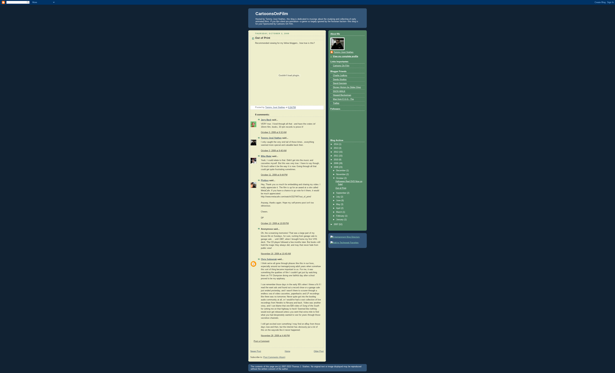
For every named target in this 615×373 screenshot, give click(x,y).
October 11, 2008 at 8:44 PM (274, 175)
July (338, 197)
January (340, 219)
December (341, 170)
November (341, 174)
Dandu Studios (340, 79)
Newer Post (255, 351)
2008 (336, 167)
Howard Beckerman (342, 95)
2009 (336, 163)
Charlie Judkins (340, 75)
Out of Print (341, 188)
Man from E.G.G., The (343, 99)
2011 (336, 156)
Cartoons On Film (341, 66)
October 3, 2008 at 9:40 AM (274, 151)
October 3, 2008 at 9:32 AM (274, 132)
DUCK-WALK (339, 91)
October (340, 178)
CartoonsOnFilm (271, 13)
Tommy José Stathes (271, 138)
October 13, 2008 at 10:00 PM (275, 223)
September (341, 193)
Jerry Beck (266, 120)
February (340, 216)
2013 (336, 148)
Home (287, 351)
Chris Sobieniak (269, 259)
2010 (336, 160)
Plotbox (265, 180)
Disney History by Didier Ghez (347, 87)
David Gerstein (340, 83)
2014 (336, 144)
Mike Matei (266, 156)
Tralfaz (336, 103)
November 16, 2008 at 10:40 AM (276, 254)
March (339, 212)
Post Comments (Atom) (274, 357)
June (338, 200)
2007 (336, 224)
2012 (336, 152)
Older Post (319, 351)
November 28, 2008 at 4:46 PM (275, 336)
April (338, 208)
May (338, 204)
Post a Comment (261, 341)
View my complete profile (345, 56)
